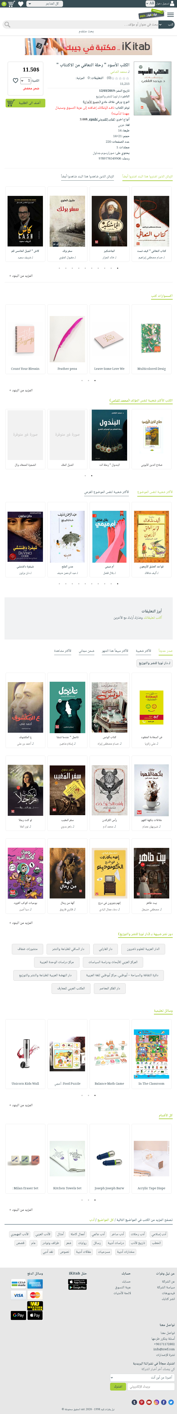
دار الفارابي (105, 949)
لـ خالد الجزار (109, 257)
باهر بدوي (66, 826)
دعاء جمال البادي (108, 909)
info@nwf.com (164, 1349)
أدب (92, 1220)
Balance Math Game (109, 1084)
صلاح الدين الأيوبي (151, 465)
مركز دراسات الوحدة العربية (57, 962)
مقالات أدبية (83, 1252)
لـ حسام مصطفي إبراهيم (152, 257)
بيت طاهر (151, 903)
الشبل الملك (67, 465)
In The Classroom (151, 1084)
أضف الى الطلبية (29, 103)
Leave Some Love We (109, 369)
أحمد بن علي (24, 743)
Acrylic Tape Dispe (151, 1188)
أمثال (60, 1234)
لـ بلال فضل (109, 573)
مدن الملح (67, 566)
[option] (152, 224)
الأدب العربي (42, 1234)
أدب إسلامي (159, 1234)
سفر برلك (67, 251)
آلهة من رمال (67, 903)
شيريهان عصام (150, 826)
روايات (82, 1243)
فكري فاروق (66, 909)
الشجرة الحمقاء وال (25, 465)
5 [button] (92, 268)
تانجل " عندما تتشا (68, 737)
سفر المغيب (67, 820)
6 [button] (85, 268)
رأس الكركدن (109, 820)
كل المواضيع (105, 1220)
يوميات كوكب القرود (25, 903)
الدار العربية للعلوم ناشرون (143, 949)
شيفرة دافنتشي (25, 566)
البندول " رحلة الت (109, 465)
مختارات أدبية (125, 1252)
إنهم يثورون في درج (109, 903)
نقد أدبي (48, 1252)
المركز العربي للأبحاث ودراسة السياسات (112, 962)
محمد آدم (108, 826)
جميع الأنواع (91, 102)
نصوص (64, 1252)
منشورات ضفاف (27, 949)
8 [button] (72, 268)
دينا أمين (24, 909)
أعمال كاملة (78, 1234)
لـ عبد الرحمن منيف (67, 573)
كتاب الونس (109, 737)
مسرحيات (104, 1252)
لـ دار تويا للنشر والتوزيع (154, 663)
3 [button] (105, 268)
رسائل (97, 1243)
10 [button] (58, 268)
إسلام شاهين (66, 743)
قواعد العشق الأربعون (151, 566)
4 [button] (98, 268)
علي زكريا (150, 743)
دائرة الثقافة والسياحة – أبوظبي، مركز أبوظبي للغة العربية (122, 975)
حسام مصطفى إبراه (108, 743)
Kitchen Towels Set (67, 1188)
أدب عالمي (98, 1234)
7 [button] (79, 268)
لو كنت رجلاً (25, 820)
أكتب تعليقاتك (153, 618)
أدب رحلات (138, 1234)
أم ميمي (109, 566)
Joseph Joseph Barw (109, 1188)
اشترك (118, 1387)
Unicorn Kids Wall (25, 1084)
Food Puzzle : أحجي (67, 1084)
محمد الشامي (118, 72)
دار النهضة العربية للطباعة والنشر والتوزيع (45, 975)
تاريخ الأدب (138, 1243)
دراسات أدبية (116, 1243)
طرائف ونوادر (51, 1243)
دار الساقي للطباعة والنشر (68, 949)
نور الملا (24, 826)
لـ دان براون (25, 573)
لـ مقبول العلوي (67, 257)
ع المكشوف (25, 737)
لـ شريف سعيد (25, 257)
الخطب (156, 1243)
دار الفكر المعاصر (110, 988)
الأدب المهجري (19, 1234)
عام (33, 1243)
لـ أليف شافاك (151, 573)
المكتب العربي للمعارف (71, 988)
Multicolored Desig (151, 369)
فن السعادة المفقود (151, 737)
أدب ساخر (118, 1234)
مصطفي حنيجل (150, 909)
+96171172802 (164, 1344)
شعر (68, 1243)
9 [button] (66, 268)
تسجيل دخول (162, 4)
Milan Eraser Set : (25, 1188)
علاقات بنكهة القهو (151, 820)
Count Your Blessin (25, 369)
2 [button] (111, 268)
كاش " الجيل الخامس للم (25, 251)
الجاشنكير (109, 251)
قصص (20, 1243)
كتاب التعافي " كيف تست (151, 251)
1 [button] (118, 268)
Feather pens (67, 369)
